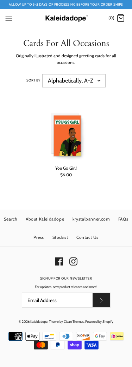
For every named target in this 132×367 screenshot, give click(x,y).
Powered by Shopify (99, 321)
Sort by (33, 80)
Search (11, 219)
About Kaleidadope (45, 219)
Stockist (60, 237)
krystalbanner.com (91, 219)
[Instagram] (73, 261)
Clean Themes (74, 321)
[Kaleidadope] (66, 18)
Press (38, 237)
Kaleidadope (39, 321)
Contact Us (87, 237)
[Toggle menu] (9, 18)
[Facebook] (59, 261)
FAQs (123, 219)
